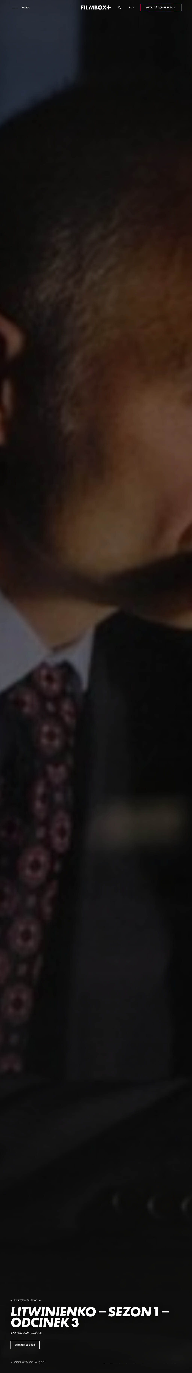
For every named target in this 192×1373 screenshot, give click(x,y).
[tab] (107, 1362)
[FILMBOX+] (96, 7)
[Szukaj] (119, 7)
